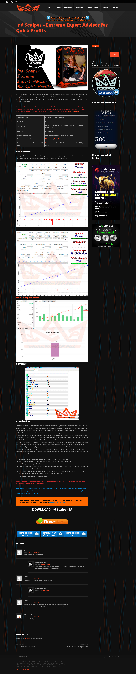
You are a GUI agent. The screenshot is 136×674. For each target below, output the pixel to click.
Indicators (79, 7)
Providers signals (93, 7)
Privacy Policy (27, 669)
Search (115, 54)
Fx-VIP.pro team (40, 562)
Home (49, 7)
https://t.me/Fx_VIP (73, 111)
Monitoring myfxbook (27, 297)
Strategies (68, 7)
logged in (27, 638)
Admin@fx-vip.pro (22, 656)
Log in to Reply (34, 552)
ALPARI (56, 139)
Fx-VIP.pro (41, 668)
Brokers (105, 7)
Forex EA (58, 7)
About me (115, 7)
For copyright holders (51, 668)
